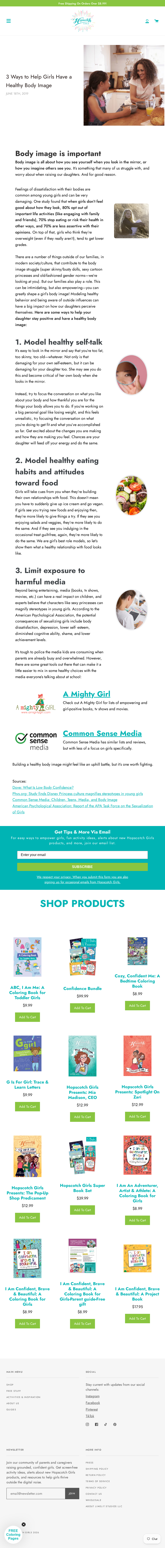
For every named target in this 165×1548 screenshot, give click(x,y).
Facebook (93, 1402)
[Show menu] (8, 21)
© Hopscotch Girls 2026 (22, 1532)
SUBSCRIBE (82, 867)
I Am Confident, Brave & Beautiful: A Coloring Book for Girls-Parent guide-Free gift (82, 1294)
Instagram (92, 1396)
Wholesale (93, 1500)
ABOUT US (12, 1403)
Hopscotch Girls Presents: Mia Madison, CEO (82, 1092)
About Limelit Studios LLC (104, 1506)
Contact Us (94, 1494)
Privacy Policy (96, 1487)
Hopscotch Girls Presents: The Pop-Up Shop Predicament (27, 1193)
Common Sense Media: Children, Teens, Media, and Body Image (64, 799)
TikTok (90, 1416)
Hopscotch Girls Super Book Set (82, 1188)
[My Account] (147, 20)
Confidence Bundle (82, 988)
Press (90, 1462)
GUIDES (11, 1409)
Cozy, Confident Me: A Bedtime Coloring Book (137, 981)
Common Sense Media (102, 733)
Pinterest (92, 1409)
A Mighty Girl (86, 694)
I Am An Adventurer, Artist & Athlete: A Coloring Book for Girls (137, 1193)
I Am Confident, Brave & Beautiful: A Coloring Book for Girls (27, 1296)
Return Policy (96, 1475)
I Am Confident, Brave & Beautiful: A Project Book (137, 1294)
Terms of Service (98, 1481)
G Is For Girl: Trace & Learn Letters (27, 1085)
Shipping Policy (97, 1469)
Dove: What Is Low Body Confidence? (43, 787)
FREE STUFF (13, 1391)
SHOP (10, 1384)
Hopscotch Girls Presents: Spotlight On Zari (137, 1092)
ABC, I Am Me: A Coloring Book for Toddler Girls (27, 992)
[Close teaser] (23, 1524)
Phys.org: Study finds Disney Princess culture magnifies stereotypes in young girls (77, 793)
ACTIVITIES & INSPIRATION (23, 1397)
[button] (13, 1535)
